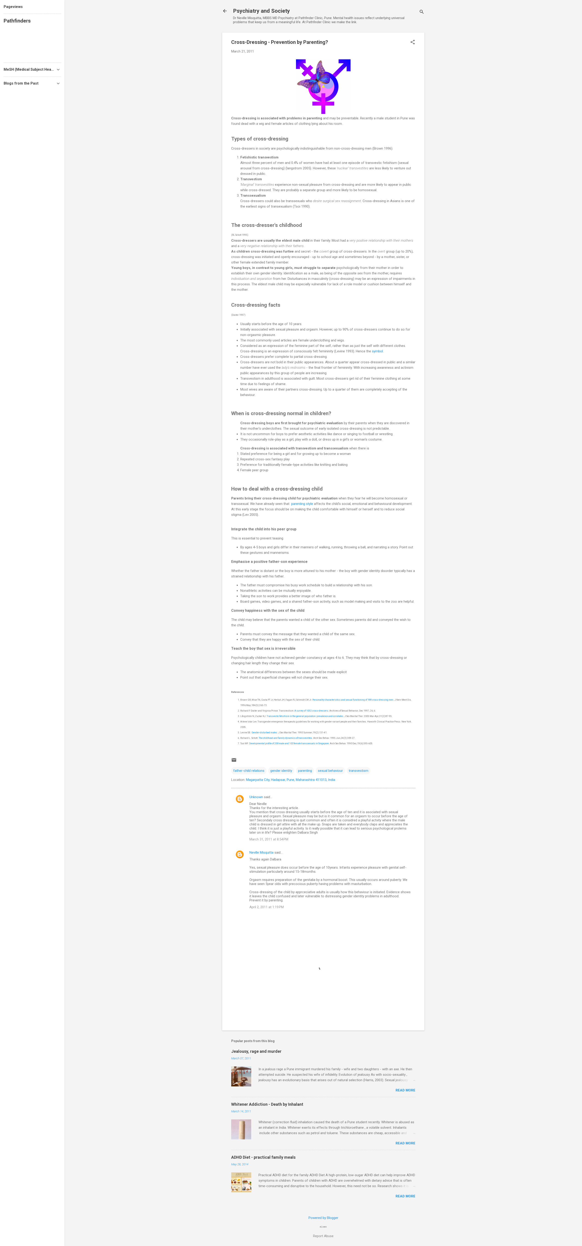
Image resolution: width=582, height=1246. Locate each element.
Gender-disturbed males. (264, 732)
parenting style (302, 504)
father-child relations (248, 771)
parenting (305, 771)
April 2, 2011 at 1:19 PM (266, 907)
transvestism (358, 771)
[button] (412, 42)
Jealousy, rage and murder (256, 1051)
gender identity (281, 771)
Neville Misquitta (261, 852)
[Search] (421, 12)
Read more (405, 1090)
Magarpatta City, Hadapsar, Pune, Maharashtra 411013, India (290, 780)
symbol (377, 351)
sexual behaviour (330, 771)
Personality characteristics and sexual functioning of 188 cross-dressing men (352, 700)
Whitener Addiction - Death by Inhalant (267, 1104)
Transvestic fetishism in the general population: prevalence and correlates (305, 716)
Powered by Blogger (323, 1218)
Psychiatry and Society (261, 11)
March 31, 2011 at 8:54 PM (268, 839)
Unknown (256, 797)
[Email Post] (234, 762)
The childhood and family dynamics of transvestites (285, 738)
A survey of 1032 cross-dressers (311, 710)
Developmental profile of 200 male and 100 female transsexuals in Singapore (289, 743)
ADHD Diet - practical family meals (263, 1157)
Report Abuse (323, 1236)
